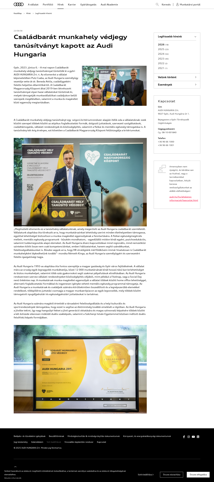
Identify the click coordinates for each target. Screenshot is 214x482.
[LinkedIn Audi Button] (198, 436)
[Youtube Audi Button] (193, 436)
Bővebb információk (12, 478)
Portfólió (48, 4)
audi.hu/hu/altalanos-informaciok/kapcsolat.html (182, 199)
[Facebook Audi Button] (184, 436)
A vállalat (33, 4)
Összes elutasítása (171, 474)
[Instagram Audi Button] (188, 436)
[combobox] (154, 5)
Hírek (61, 4)
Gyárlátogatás (88, 4)
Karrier (72, 4)
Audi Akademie (109, 4)
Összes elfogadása (198, 474)
